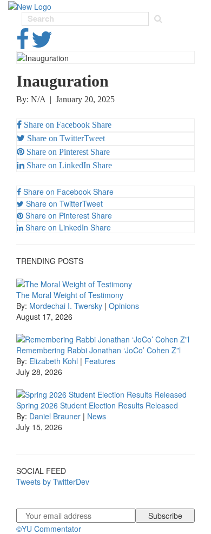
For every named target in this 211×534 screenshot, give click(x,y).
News (96, 416)
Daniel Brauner (55, 416)
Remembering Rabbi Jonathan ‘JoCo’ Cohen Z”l (98, 350)
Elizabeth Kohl (53, 360)
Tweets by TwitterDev (52, 481)
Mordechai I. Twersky (65, 305)
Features (99, 360)
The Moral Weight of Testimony (69, 294)
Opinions (124, 305)
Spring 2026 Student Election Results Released (97, 405)
